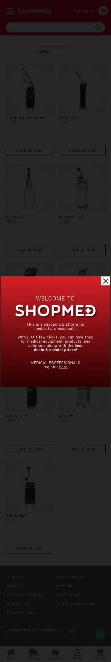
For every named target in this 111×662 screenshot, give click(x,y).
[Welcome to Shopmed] (55, 385)
